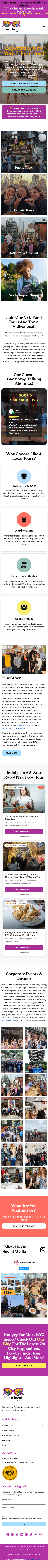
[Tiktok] (31, 1531)
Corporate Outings (10, 1432)
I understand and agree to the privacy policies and (22, 1516)
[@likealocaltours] (15, 1259)
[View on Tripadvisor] (11, 411)
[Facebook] (7, 1531)
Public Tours (7, 1423)
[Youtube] (40, 1531)
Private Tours (8, 1427)
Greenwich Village (25, 722)
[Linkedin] (21, 1531)
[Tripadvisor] (35, 1531)
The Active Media (33, 1556)
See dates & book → (24, 829)
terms (4, 1517)
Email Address (8, 1505)
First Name (6, 1496)
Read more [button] (14, 433)
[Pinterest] (26, 1531)
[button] (44, 26)
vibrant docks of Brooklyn (13, 725)
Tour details (24, 834)
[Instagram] (17, 1531)
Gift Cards (6, 1437)
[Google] (12, 1531)
